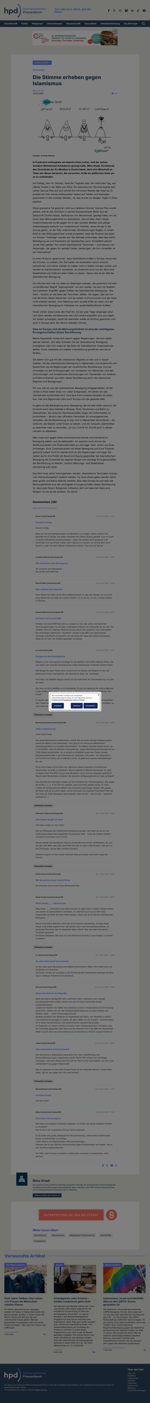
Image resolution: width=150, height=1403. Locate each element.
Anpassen (58, 706)
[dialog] (75, 701)
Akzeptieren (90, 706)
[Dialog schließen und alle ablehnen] (98, 694)
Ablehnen (76, 706)
